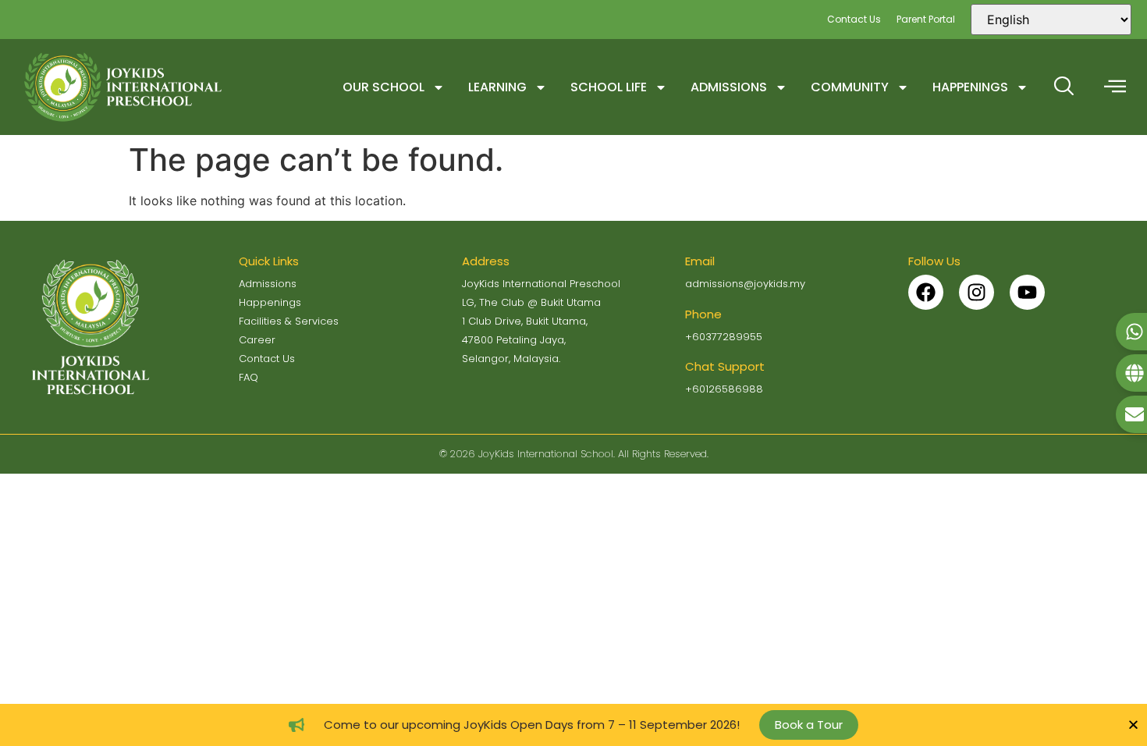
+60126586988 (724, 389)
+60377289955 (723, 336)
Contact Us (854, 19)
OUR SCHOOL (383, 87)
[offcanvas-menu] (1115, 87)
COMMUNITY (850, 87)
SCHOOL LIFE (608, 87)
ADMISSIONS (729, 87)
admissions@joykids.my (745, 283)
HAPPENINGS (970, 87)
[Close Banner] (1133, 724)
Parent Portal (926, 19)
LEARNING (497, 87)
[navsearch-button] (1063, 87)
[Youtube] (1027, 292)
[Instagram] (976, 292)
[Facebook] (925, 292)
